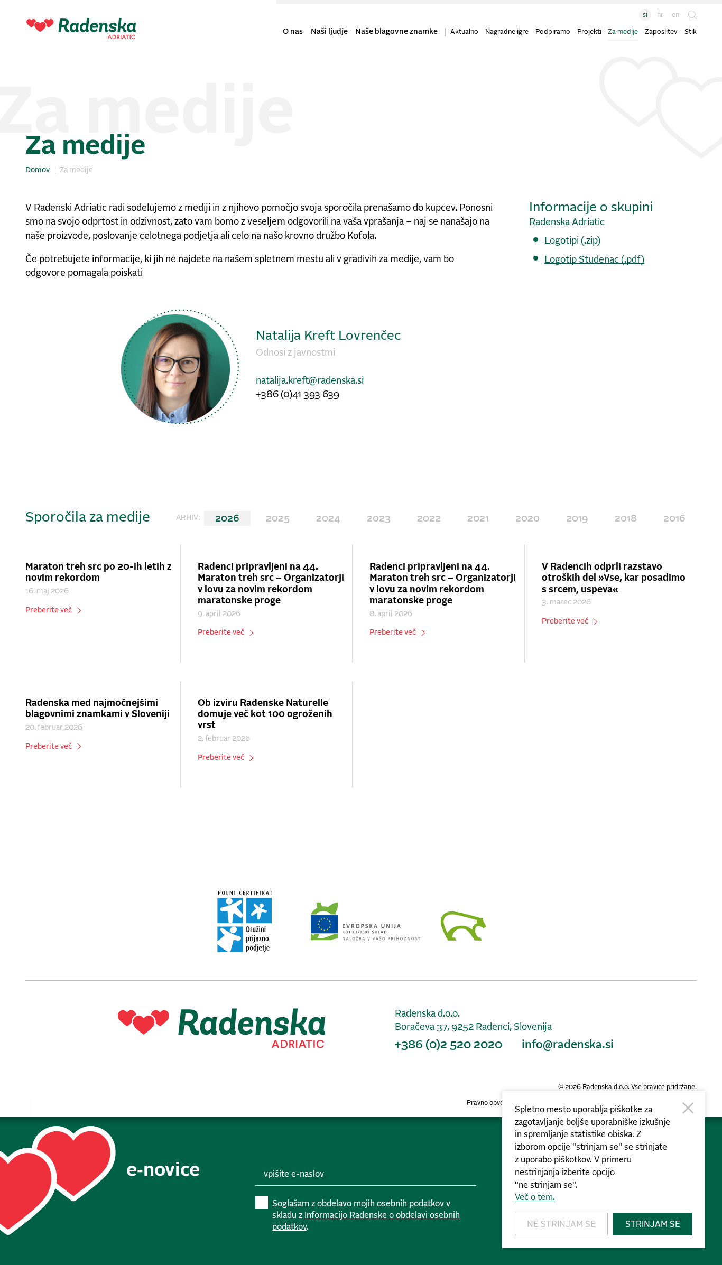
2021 (478, 519)
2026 (227, 519)
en (675, 15)
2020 (527, 519)
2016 (674, 519)
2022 (429, 519)
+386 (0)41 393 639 (297, 394)
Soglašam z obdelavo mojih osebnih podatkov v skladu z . (366, 1215)
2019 (577, 519)
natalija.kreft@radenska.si (310, 381)
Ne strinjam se (561, 1224)
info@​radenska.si (568, 1044)
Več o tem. (535, 1197)
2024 (328, 519)
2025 (278, 519)
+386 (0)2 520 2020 (448, 1044)
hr (660, 15)
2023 (379, 519)
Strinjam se (652, 1224)
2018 (626, 519)
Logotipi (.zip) (572, 241)
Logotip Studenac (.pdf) (594, 260)
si (645, 15)
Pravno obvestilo (491, 1103)
